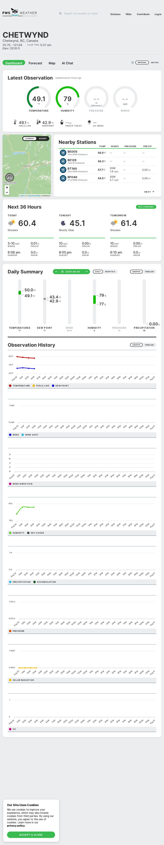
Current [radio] (29, 139)
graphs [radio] (136, 272)
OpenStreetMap (34, 195)
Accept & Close (31, 834)
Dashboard (12, 63)
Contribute (143, 14)
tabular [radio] (149, 272)
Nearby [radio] (43, 139)
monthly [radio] (110, 272)
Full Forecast (146, 207)
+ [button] (7, 188)
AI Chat (60, 63)
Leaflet (22, 195)
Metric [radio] (155, 63)
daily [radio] (98, 272)
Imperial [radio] (142, 63)
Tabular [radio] (149, 345)
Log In (158, 14)
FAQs (129, 14)
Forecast (31, 63)
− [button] (7, 193)
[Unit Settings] (132, 62)
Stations (115, 14)
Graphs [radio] (136, 345)
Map (46, 63)
